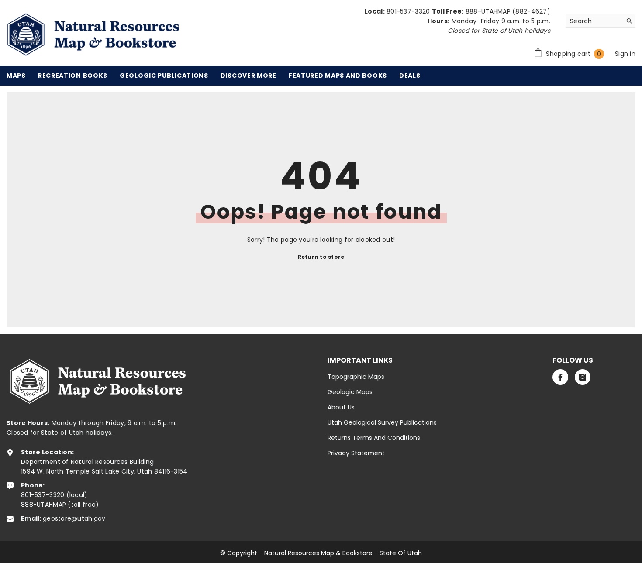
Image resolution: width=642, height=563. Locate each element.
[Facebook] (560, 377)
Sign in (625, 53)
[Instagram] (582, 377)
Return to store (321, 257)
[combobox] (594, 20)
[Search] (600, 21)
